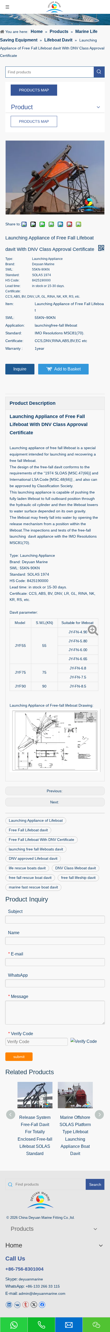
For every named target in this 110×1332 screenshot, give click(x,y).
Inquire (19, 369)
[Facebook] (42, 1304)
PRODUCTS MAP (34, 90)
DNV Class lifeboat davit (75, 868)
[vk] (17, 1304)
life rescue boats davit (27, 868)
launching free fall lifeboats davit (36, 849)
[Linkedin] (9, 1304)
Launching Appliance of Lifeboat (36, 820)
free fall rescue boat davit (30, 877)
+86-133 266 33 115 (43, 1286)
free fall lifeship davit (78, 877)
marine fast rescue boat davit (33, 887)
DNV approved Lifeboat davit (33, 858)
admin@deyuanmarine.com (42, 1293)
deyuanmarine (31, 1279)
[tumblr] (25, 1304)
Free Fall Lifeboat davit (28, 830)
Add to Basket (67, 369)
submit (19, 1057)
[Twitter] (33, 1304)
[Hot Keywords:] (99, 72)
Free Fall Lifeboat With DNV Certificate (41, 839)
